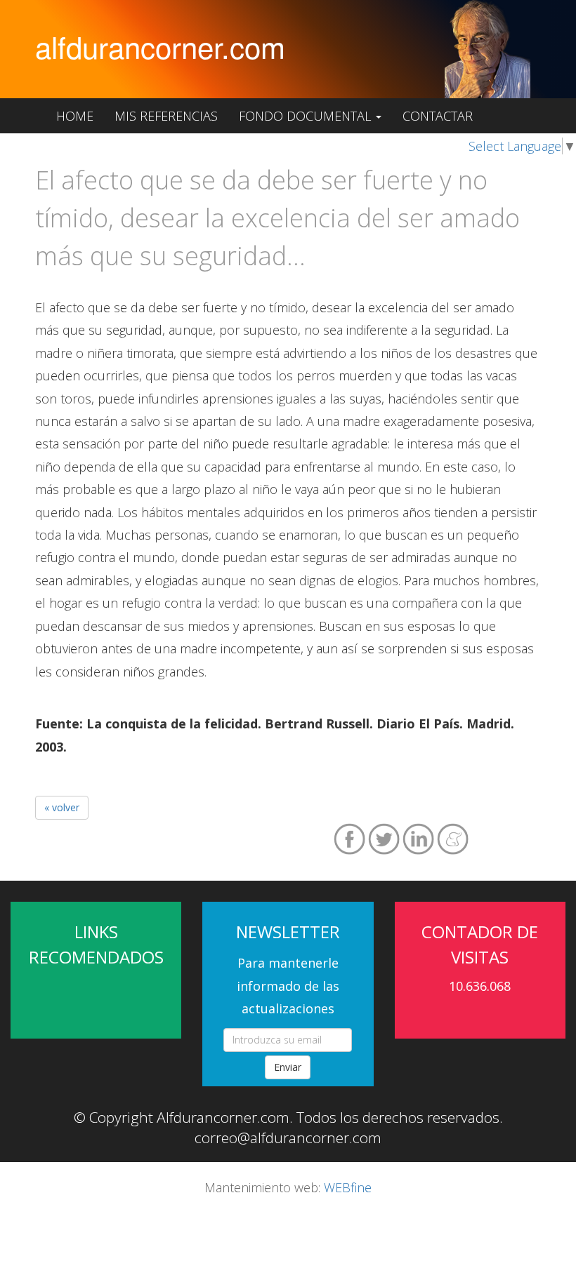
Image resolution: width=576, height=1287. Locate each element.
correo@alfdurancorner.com (288, 1137)
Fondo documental (306, 115)
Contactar (437, 115)
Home (74, 115)
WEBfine (348, 1187)
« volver (61, 807)
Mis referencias (166, 115)
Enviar (287, 1067)
